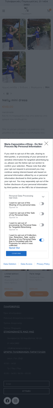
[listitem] (26, 197)
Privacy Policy (43, 264)
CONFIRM (16, 253)
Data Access (26, 264)
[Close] (47, 144)
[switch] (41, 203)
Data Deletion (10, 264)
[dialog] (26, 204)
